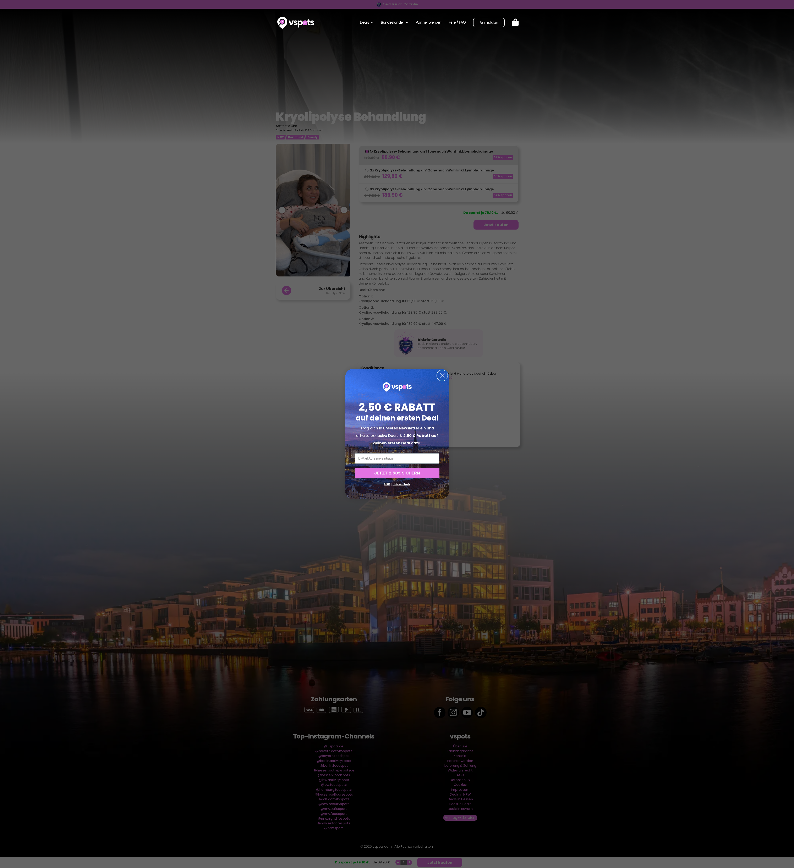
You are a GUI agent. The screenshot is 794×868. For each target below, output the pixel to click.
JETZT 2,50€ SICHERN (397, 473)
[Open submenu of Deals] (371, 22)
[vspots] (295, 18)
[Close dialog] (442, 375)
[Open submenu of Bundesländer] (406, 22)
